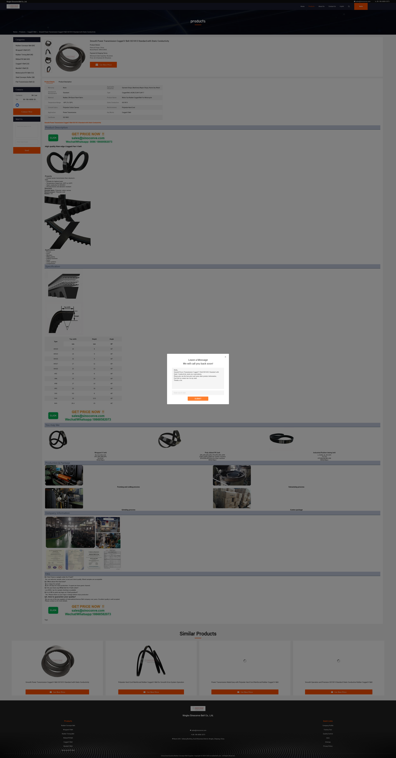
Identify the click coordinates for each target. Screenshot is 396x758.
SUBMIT (198, 399)
